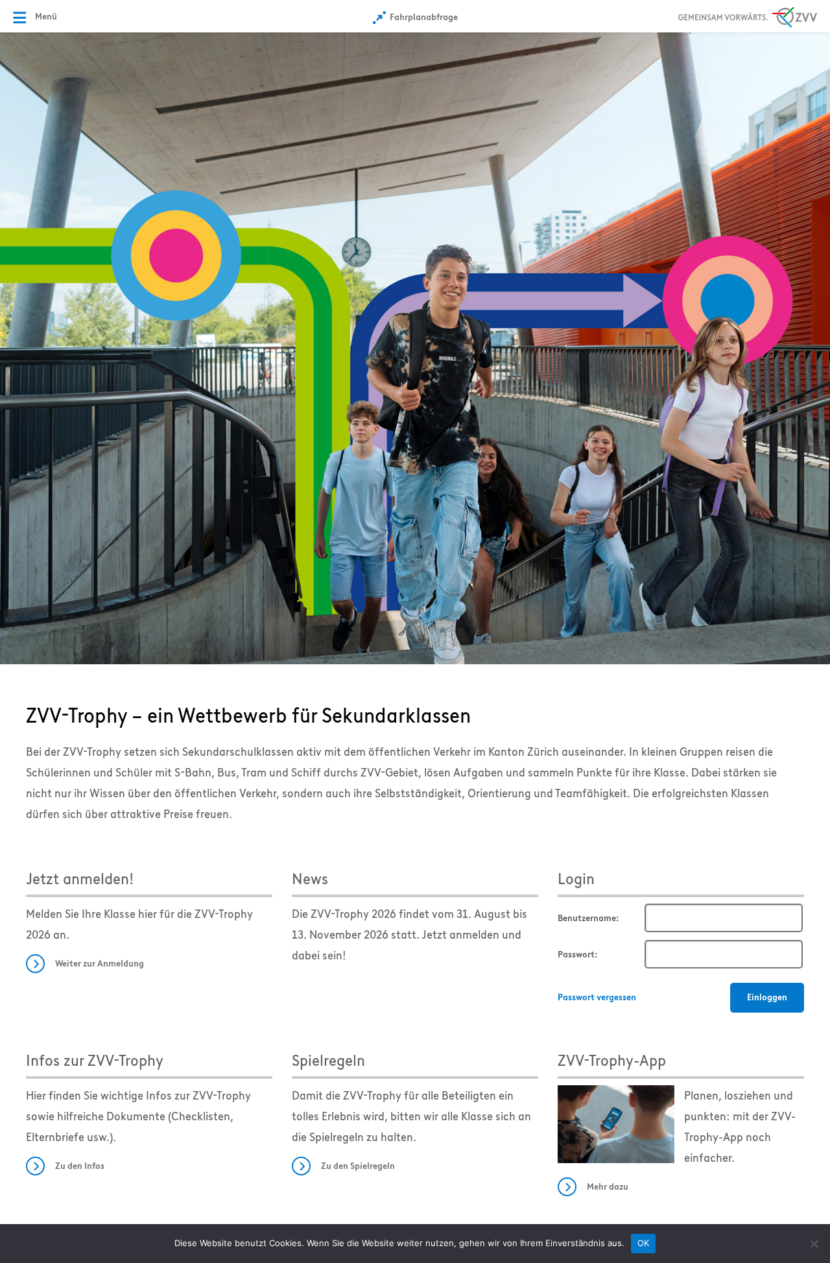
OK (643, 1243)
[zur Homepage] (415, 347)
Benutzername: (588, 918)
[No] (813, 1243)
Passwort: (578, 954)
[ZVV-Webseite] (747, 15)
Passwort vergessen (597, 997)
